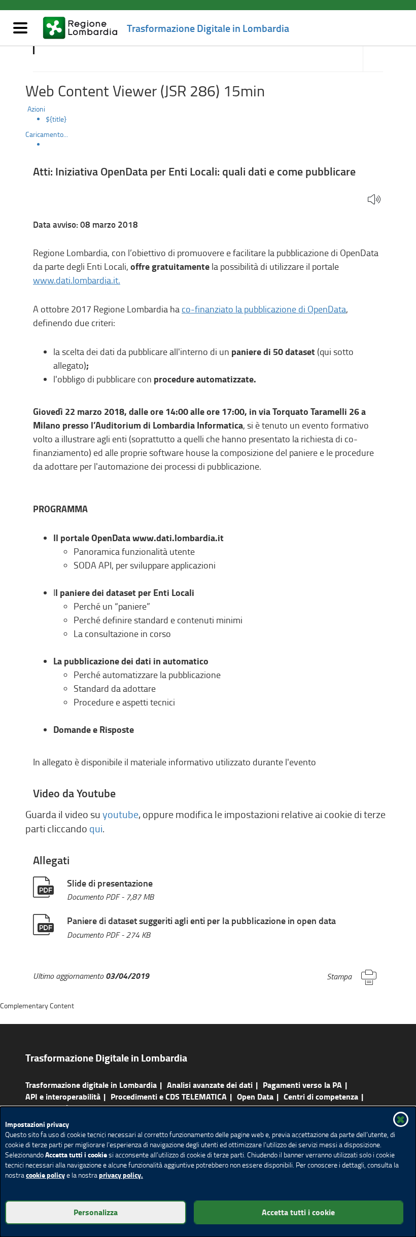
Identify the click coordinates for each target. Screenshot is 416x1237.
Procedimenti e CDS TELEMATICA (169, 1096)
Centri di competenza (321, 1096)
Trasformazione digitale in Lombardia (91, 1084)
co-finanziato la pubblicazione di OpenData (264, 309)
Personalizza (96, 1212)
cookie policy (45, 1175)
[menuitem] (218, 119)
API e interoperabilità (62, 1096)
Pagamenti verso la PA (302, 1084)
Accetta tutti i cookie (298, 1212)
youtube (120, 814)
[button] (374, 200)
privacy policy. (121, 1175)
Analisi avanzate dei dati (210, 1084)
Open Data (255, 1096)
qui (95, 828)
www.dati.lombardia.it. (76, 280)
